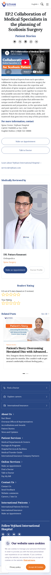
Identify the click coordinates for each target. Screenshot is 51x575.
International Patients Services (15, 506)
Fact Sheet (6, 418)
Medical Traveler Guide (11, 452)
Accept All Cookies (36, 567)
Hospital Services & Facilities (14, 449)
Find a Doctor (7, 469)
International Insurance (11, 510)
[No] (47, 536)
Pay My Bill (6, 476)
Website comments (9, 493)
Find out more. (29, 560)
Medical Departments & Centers (15, 442)
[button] (24, 373)
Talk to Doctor (25, 150)
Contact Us (6, 486)
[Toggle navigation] (47, 4)
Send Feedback (8, 489)
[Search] (42, 4)
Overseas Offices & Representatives (17, 421)
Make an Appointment (25, 141)
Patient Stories (9, 345)
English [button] (34, 4)
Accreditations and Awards (13, 425)
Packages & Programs (10, 445)
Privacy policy (15, 567)
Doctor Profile (36, 270)
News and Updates (9, 432)
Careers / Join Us (9, 496)
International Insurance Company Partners (20, 456)
